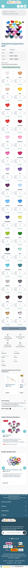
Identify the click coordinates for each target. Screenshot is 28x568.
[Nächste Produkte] (25, 384)
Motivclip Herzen (7, 435)
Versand (5, 560)
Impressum (11, 560)
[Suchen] (18, 6)
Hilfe (15, 563)
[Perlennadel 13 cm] (11, 379)
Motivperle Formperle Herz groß (10, 13)
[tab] (13, 403)
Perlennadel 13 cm (10, 384)
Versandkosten (5, 556)
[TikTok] (18, 538)
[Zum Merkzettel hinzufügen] (23, 22)
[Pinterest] (14, 538)
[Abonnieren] (24, 532)
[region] (14, 30)
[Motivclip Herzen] (14, 427)
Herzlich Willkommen (20, 560)
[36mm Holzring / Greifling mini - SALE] (14, 461)
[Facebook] (10, 538)
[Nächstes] (24, 431)
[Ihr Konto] (21, 6)
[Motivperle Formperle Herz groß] (14, 30)
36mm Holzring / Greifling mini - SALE (12, 469)
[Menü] (2, 6)
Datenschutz (10, 563)
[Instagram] (16, 538)
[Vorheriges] (3, 431)
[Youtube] (12, 538)
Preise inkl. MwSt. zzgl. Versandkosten (9, 64)
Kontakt (19, 563)
